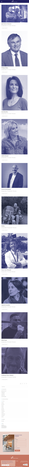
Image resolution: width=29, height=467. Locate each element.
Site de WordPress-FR (3, 427)
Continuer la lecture (5, 27)
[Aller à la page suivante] (26, 383)
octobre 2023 (2, 411)
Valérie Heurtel (4, 155)
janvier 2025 (2, 404)
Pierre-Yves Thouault (6, 270)
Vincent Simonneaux (6, 189)
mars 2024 (2, 408)
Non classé (14, 25)
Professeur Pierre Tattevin (7, 375)
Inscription (17, 450)
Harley (2, 226)
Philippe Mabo (4, 67)
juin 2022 (2, 416)
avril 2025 (2, 402)
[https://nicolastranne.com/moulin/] (1, 1)
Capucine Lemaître (5, 305)
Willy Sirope (4, 340)
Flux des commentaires (4, 426)
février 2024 (2, 409)
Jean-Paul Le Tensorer (6, 23)
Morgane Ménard (4, 25)
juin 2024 (2, 405)
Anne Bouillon (4, 111)
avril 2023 (2, 412)
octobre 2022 (2, 415)
